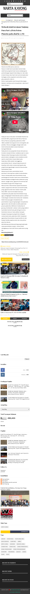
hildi (7, 554)
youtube (3, 471)
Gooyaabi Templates (15, 592)
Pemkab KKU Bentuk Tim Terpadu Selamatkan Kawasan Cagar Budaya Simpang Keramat (18, 461)
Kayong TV (5, 480)
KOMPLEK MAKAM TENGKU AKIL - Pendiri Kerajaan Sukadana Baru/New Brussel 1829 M (17, 393)
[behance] (20, 1)
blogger (5, 318)
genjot (18, 551)
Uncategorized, (20, 38)
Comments (24, 531)
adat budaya (5, 541)
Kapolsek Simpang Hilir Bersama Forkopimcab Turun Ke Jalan (14, 276)
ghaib (24, 551)
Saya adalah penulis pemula (9, 482)
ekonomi (4, 551)
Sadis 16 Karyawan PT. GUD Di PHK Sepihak (13, 312)
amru (19, 541)
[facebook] (5, 1)
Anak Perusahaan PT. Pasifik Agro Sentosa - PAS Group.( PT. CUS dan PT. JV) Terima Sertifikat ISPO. (18, 386)
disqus (15, 318)
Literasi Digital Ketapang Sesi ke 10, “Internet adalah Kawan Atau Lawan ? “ (14, 295)
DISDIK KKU (10, 538)
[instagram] (22, 1)
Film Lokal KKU (19, 538)
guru (2, 554)
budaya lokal (21, 544)
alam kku (13, 541)
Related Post (6, 259)
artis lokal (4, 527)
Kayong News (5, 479)
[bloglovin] (13, 1)
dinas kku (13, 546)
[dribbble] (16, 1)
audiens (12, 544)
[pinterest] (11, 1)
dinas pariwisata (23, 546)
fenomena (11, 551)
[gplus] (9, 1)
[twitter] (7, 1)
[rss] (18, 1)
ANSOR (3, 538)
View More (26, 259)
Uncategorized (9, 20)
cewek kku (4, 546)
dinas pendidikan (6, 549)
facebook (24, 318)
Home (2, 20)
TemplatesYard (16, 589)
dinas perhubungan (19, 549)
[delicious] (25, 1)
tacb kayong (5, 484)
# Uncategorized (9, 235)
